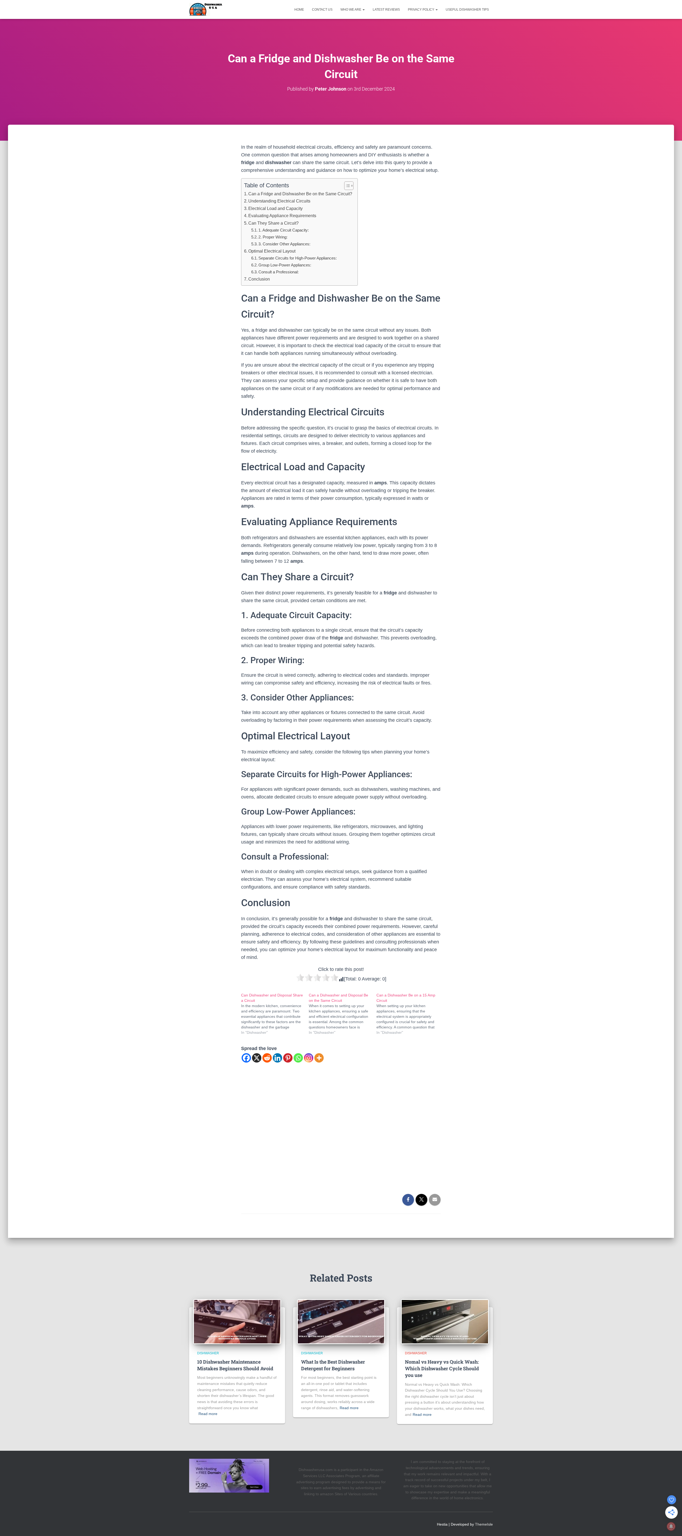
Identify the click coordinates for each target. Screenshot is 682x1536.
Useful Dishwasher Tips (467, 9)
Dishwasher (208, 1353)
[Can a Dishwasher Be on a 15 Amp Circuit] (410, 1013)
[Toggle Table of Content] (346, 185)
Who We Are (351, 9)
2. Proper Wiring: (272, 237)
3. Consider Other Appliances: (284, 244)
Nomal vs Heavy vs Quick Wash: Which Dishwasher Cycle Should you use (442, 1368)
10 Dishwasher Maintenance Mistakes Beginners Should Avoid (235, 1365)
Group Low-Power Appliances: (284, 265)
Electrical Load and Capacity (275, 208)
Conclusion (259, 279)
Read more (207, 1414)
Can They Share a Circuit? (273, 223)
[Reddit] (267, 1058)
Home (299, 9)
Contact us (322, 9)
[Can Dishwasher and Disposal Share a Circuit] (275, 1013)
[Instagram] (308, 1058)
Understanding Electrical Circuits (279, 200)
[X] (256, 1058)
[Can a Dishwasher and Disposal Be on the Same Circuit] (342, 1013)
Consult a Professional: (278, 272)
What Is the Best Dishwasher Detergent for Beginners (333, 1365)
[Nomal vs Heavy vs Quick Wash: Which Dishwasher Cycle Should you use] (445, 1321)
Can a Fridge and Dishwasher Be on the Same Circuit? (300, 193)
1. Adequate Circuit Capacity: (283, 230)
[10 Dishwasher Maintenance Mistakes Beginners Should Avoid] (237, 1321)
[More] (319, 1058)
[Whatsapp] (298, 1058)
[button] (363, 9)
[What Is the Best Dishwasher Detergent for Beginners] (341, 1321)
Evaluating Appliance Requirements (282, 215)
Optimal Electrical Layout (271, 251)
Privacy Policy (421, 9)
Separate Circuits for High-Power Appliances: (297, 258)
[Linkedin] (277, 1058)
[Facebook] (246, 1058)
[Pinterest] (288, 1058)
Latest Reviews (386, 9)
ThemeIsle (484, 1524)
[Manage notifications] (671, 1526)
